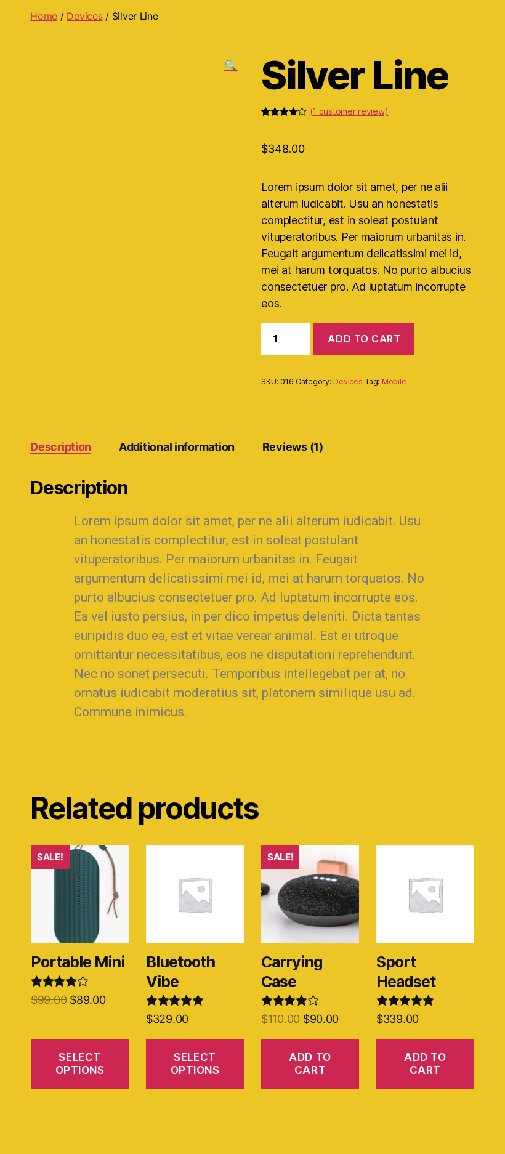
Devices (84, 16)
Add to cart (364, 339)
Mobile (394, 381)
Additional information (177, 446)
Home (43, 16)
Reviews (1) (292, 446)
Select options (80, 1063)
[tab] (60, 446)
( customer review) (349, 111)
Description (60, 446)
